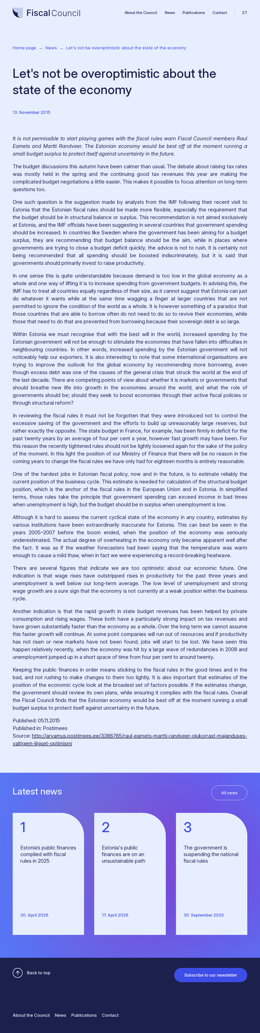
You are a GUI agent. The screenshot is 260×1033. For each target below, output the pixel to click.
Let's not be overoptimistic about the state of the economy (126, 47)
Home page (24, 48)
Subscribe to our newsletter (210, 975)
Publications (194, 12)
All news (229, 792)
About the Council (141, 12)
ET (244, 12)
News (170, 12)
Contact (220, 12)
